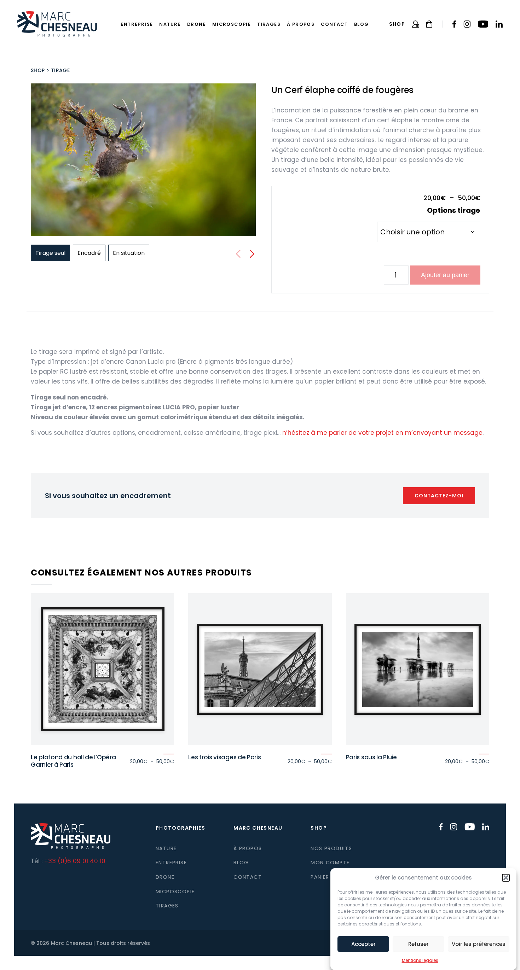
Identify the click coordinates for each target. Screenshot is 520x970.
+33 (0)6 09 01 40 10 (74, 861)
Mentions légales (420, 960)
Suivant (252, 254)
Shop (397, 24)
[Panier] (429, 24)
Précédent (238, 254)
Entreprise (137, 24)
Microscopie (231, 24)
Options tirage (453, 210)
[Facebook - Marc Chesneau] (454, 24)
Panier (320, 877)
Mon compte (330, 862)
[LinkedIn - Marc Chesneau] (499, 24)
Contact (334, 24)
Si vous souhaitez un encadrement (108, 496)
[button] (505, 877)
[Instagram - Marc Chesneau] (467, 24)
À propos (300, 24)
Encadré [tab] (89, 253)
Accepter (363, 944)
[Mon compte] (415, 24)
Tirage (60, 70)
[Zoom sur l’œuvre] (143, 159)
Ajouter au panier (445, 275)
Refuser (418, 944)
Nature (169, 24)
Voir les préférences (478, 944)
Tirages (269, 24)
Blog (361, 24)
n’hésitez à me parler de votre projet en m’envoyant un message (382, 432)
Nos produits (331, 848)
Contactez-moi (439, 495)
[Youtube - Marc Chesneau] (483, 24)
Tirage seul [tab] (50, 253)
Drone (196, 24)
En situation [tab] (129, 253)
